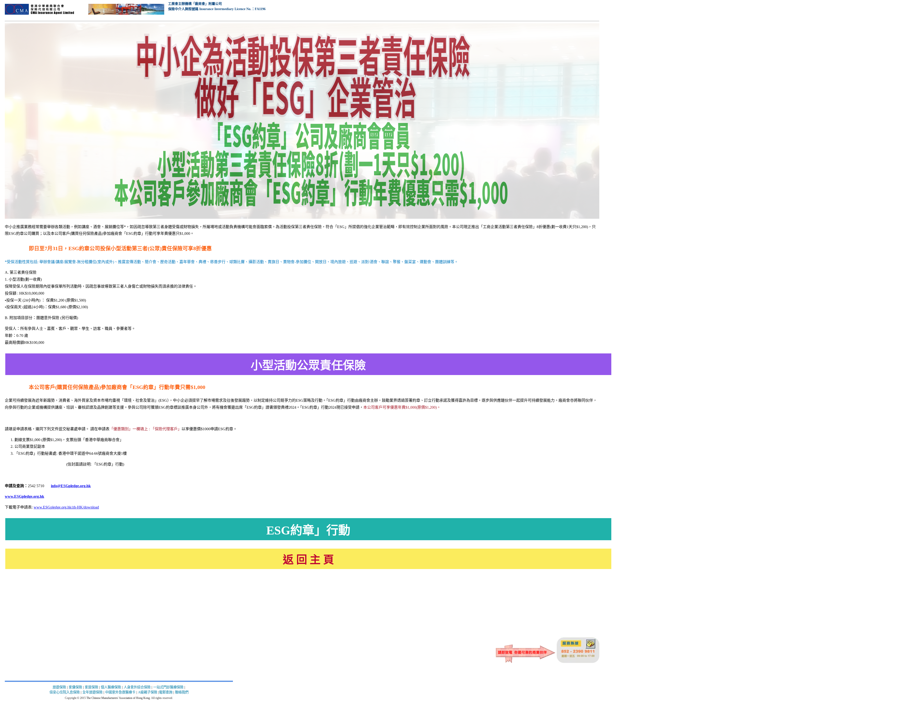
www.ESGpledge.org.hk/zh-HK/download (66, 507)
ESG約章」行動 (308, 530)
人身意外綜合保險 (137, 687)
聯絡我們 (181, 692)
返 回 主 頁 (308, 560)
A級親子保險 (147, 692)
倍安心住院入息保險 (64, 692)
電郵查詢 (165, 692)
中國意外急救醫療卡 (120, 692)
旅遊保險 (59, 687)
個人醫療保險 (111, 687)
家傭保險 (75, 687)
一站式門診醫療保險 (168, 687)
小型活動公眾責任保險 (308, 365)
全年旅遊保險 (92, 692)
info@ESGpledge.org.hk (71, 486)
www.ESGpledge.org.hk (24, 496)
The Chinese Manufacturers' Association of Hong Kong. (118, 698)
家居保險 (91, 687)
